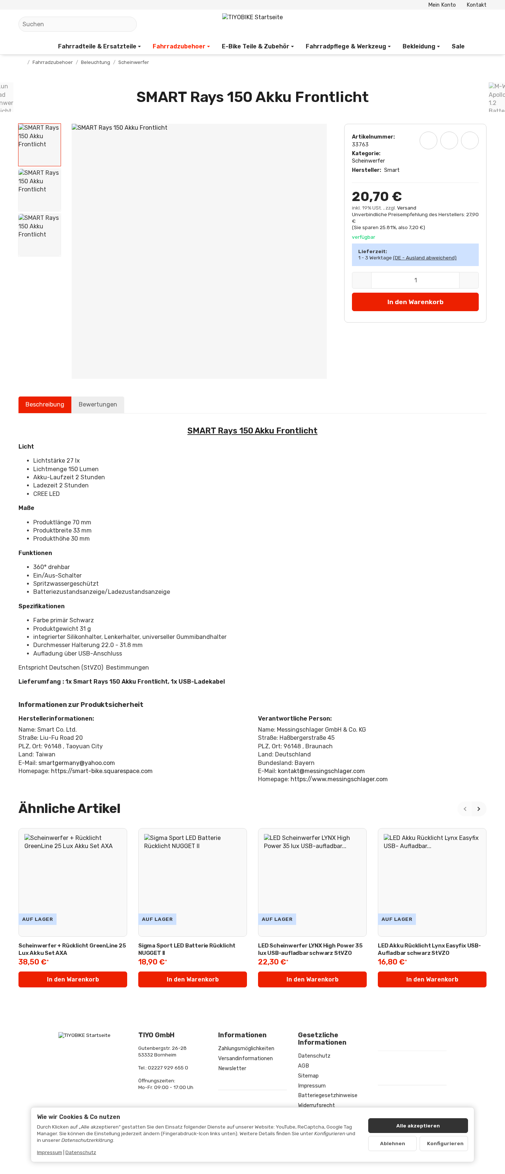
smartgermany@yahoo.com (76, 762)
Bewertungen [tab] (98, 404)
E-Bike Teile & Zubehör (255, 46)
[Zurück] (464, 809)
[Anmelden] (461, 24)
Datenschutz (80, 1152)
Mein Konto (442, 4)
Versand (406, 208)
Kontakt (477, 4)
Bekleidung (419, 46)
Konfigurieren (445, 1143)
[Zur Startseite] (252, 24)
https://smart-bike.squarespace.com (102, 771)
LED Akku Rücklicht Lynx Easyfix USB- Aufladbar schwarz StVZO (429, 949)
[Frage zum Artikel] (470, 140)
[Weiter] (479, 809)
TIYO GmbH (156, 1035)
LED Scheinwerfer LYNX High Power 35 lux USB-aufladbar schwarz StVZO (310, 949)
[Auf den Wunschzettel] (428, 140)
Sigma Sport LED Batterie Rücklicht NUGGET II (186, 949)
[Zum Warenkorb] (480, 24)
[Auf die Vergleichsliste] (449, 140)
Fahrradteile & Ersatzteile (97, 46)
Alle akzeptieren (418, 1126)
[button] (39, 145)
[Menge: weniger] (362, 280)
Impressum (49, 1152)
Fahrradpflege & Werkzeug (346, 46)
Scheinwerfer (368, 160)
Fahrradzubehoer (179, 46)
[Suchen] (127, 24)
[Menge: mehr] (469, 280)
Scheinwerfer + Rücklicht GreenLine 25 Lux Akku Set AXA (72, 949)
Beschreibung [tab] (45, 404)
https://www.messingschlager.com (339, 779)
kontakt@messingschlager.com (321, 771)
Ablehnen (392, 1143)
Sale (458, 46)
